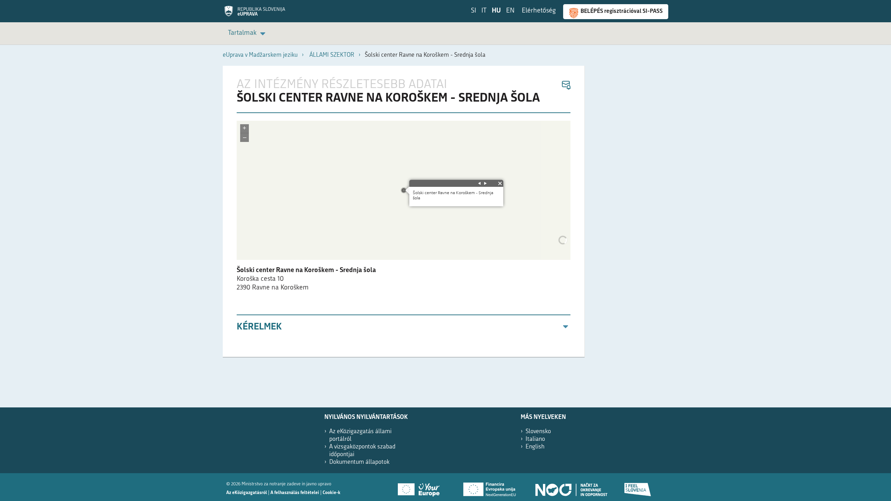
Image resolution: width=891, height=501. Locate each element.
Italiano (535, 439)
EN (510, 11)
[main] (404, 211)
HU (496, 11)
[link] (248, 33)
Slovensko (538, 432)
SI (473, 11)
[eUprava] (255, 13)
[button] (565, 85)
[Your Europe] (421, 487)
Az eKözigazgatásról (246, 493)
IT (484, 11)
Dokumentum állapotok (359, 462)
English (535, 447)
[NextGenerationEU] (490, 487)
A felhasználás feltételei (294, 493)
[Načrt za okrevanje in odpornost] (570, 487)
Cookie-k (331, 493)
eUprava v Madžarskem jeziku (260, 55)
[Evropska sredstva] (638, 487)
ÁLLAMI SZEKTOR (331, 55)
